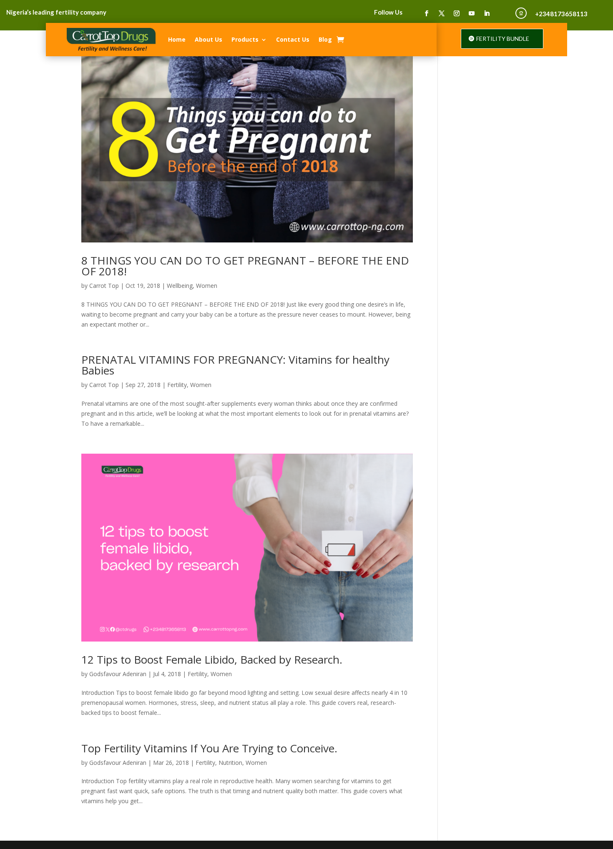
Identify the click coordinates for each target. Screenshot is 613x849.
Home (177, 39)
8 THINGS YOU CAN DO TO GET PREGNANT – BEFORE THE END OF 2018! (245, 266)
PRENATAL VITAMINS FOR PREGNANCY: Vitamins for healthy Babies (235, 365)
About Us (208, 39)
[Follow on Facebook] (426, 13)
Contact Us (292, 39)
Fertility (177, 385)
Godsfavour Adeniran (117, 674)
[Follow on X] (441, 13)
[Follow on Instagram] (456, 13)
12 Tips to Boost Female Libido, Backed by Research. (211, 659)
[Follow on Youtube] (471, 13)
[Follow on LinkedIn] (486, 13)
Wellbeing (180, 286)
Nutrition (230, 763)
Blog (325, 39)
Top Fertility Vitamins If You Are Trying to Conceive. (209, 748)
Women (206, 286)
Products (245, 39)
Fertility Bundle (502, 38)
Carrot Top (104, 286)
